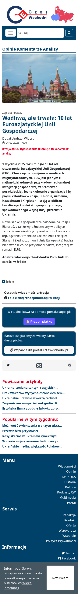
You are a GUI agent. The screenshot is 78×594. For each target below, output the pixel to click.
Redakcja (69, 515)
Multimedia (67, 497)
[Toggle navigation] (10, 33)
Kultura (70, 487)
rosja (8, 149)
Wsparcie (69, 536)
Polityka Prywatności (61, 541)
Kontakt (70, 520)
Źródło (9, 281)
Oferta (71, 525)
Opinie (71, 471)
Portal (71, 503)
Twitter (71, 553)
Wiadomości (67, 466)
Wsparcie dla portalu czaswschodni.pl (40, 350)
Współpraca (67, 530)
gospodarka (29, 149)
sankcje (45, 149)
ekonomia (59, 149)
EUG (16, 149)
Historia (70, 482)
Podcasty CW (66, 492)
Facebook (69, 558)
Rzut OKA (69, 477)
